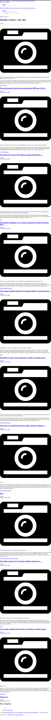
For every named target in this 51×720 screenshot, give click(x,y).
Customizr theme (19, 714)
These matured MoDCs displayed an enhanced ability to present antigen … (25, 291)
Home (1, 16)
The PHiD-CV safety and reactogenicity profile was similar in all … (23, 358)
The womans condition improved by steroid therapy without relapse (23, 629)
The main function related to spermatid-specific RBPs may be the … (23, 88)
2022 (5, 16)
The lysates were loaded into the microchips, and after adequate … (22, 425)
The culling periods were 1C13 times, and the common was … (21, 561)
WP (6, 714)
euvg (2, 91)
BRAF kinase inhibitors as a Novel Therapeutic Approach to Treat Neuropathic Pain (21, 712)
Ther (1, 493)
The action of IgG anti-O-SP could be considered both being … (21, 155)
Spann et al (4, 697)
